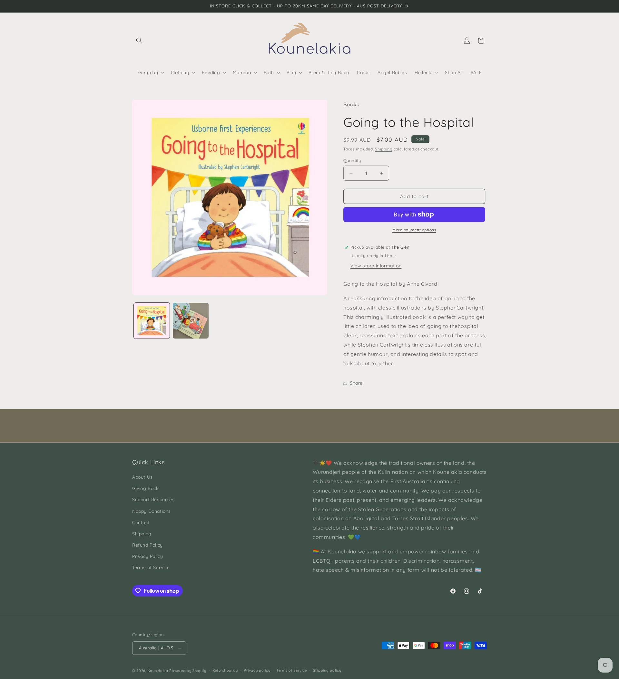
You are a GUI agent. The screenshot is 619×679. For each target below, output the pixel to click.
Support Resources (153, 499)
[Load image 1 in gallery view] (152, 321)
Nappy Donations (151, 511)
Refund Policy (147, 545)
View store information (375, 266)
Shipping (383, 149)
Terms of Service (151, 567)
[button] (139, 40)
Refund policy (225, 670)
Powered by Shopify (187, 670)
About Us (142, 477)
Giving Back (145, 488)
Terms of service (291, 670)
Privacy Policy (147, 556)
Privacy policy (257, 670)
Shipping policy (327, 670)
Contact (141, 522)
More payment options (414, 229)
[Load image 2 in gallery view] (191, 321)
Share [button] (356, 383)
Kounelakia (158, 670)
